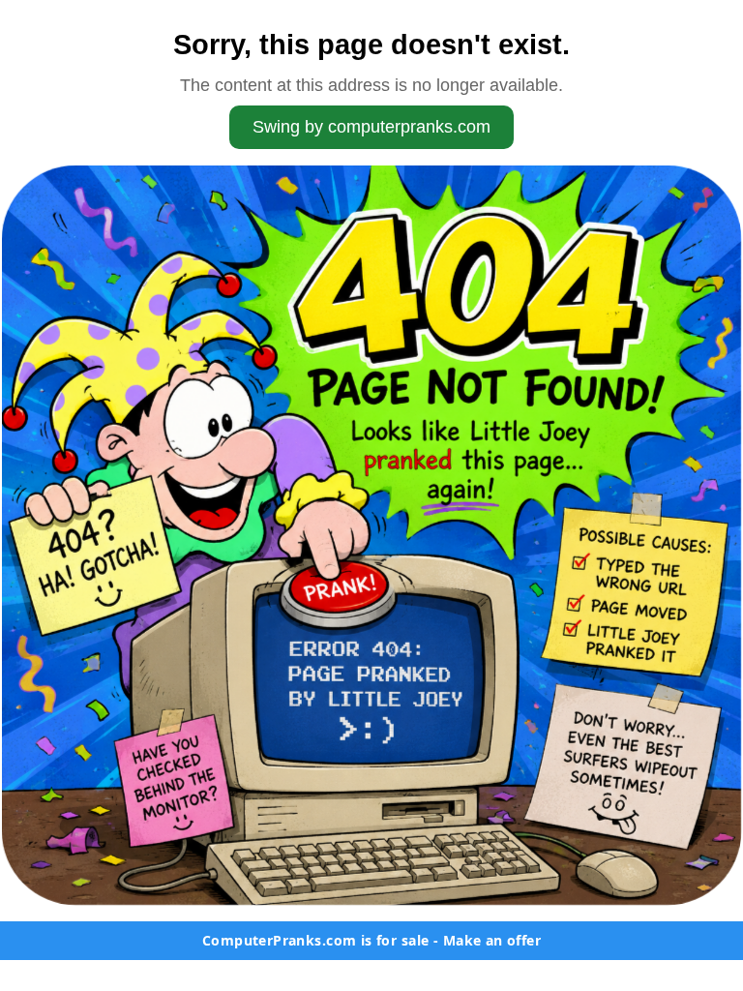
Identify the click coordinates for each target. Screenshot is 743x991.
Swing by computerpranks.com (371, 126)
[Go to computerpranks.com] (371, 535)
